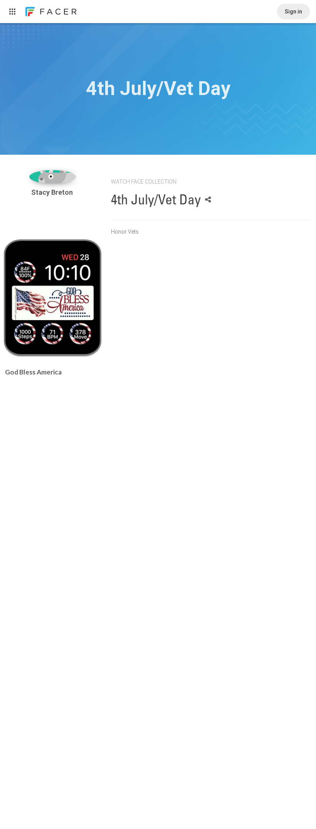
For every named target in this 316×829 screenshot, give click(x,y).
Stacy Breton (52, 192)
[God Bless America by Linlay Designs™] (52, 297)
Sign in (293, 11)
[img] (52, 177)
